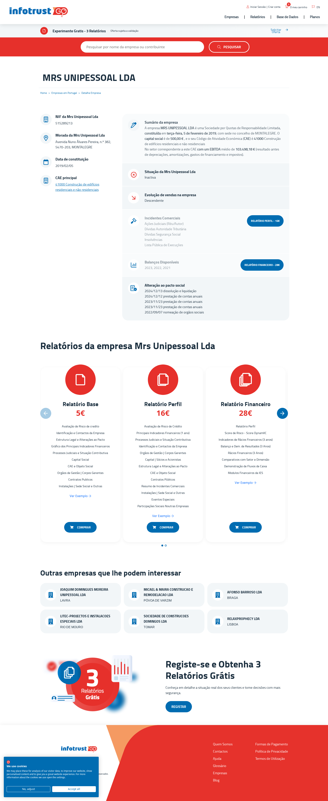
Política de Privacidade (271, 751)
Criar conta (274, 7)
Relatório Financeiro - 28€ (262, 265)
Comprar (83, 527)
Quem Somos (223, 744)
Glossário (219, 765)
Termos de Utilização (270, 758)
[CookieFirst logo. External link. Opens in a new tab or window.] (8, 762)
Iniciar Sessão (258, 7)
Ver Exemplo (79, 496)
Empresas (220, 773)
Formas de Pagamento (271, 744)
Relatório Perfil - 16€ (265, 221)
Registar (178, 706)
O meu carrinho (298, 7)
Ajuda (217, 758)
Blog (216, 780)
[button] (282, 413)
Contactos (220, 751)
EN (318, 7)
